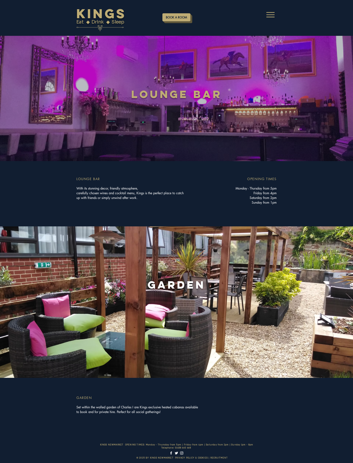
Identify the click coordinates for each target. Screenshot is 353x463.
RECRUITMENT (220, 457)
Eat (80, 22)
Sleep (119, 22)
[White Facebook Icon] (171, 453)
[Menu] (270, 14)
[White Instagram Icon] (182, 453)
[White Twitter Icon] (176, 453)
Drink (98, 22)
